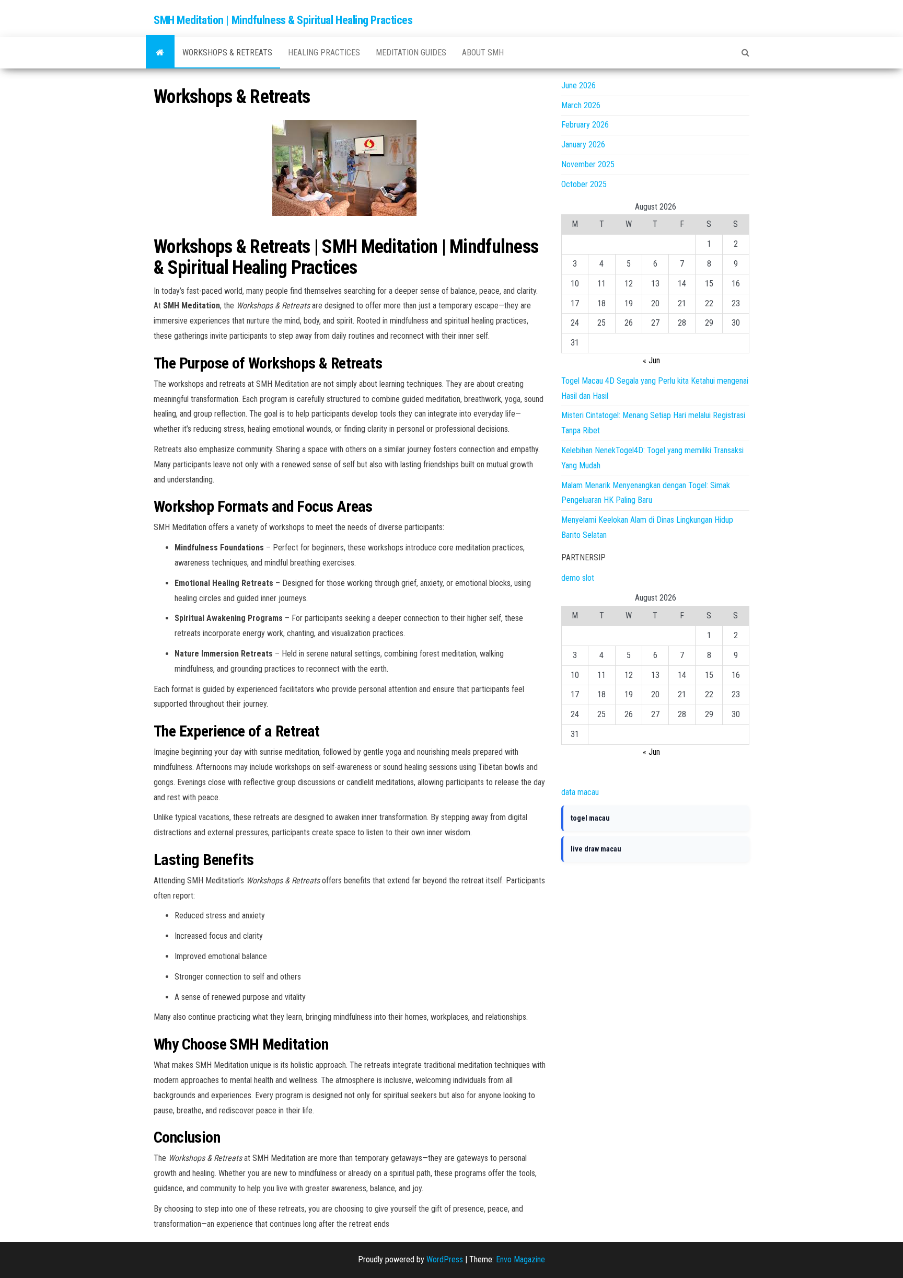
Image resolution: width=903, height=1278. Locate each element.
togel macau (590, 818)
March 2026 (580, 105)
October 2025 (584, 184)
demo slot (577, 578)
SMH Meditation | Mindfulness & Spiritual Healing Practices (283, 20)
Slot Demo (578, 772)
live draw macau (596, 849)
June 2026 (578, 85)
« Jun (651, 360)
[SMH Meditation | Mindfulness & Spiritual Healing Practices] (160, 52)
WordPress (444, 1259)
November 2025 (588, 164)
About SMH (483, 52)
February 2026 (585, 125)
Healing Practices (324, 52)
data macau (580, 792)
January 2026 (583, 144)
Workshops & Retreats (227, 52)
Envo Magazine (520, 1259)
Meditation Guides (411, 52)
